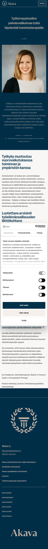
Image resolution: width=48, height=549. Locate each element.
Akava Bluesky (6, 507)
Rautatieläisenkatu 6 (11, 451)
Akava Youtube (7, 511)
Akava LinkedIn (6, 493)
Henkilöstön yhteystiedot (11, 467)
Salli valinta (24, 313)
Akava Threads (7, 516)
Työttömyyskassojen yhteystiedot (14, 481)
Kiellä (24, 320)
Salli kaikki (24, 305)
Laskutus (5, 476)
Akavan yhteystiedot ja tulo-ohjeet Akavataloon (19, 462)
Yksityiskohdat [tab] (24, 233)
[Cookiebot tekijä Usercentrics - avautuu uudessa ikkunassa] (35, 226)
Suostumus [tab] (8, 233)
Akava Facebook (7, 502)
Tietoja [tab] (39, 233)
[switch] (42, 279)
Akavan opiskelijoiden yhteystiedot (14, 471)
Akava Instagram (7, 498)
